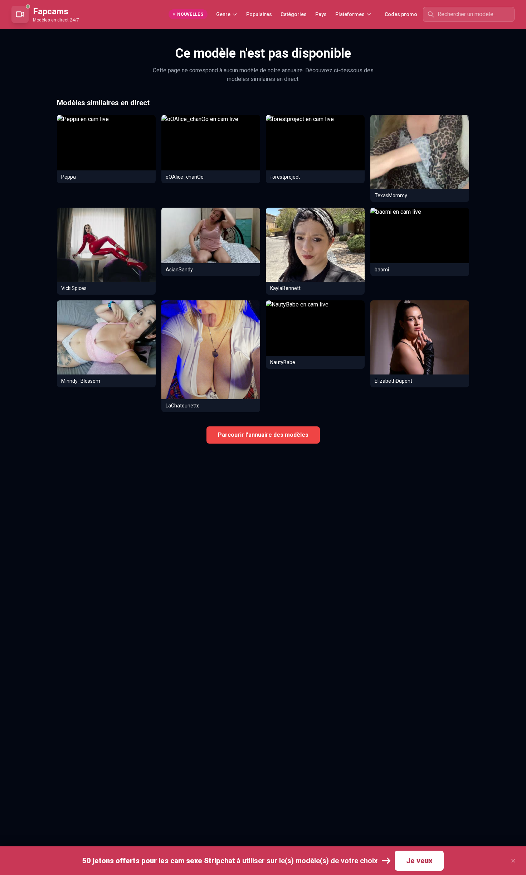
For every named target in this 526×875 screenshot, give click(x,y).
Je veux (419, 860)
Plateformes (350, 14)
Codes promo (401, 14)
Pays (321, 14)
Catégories (294, 14)
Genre (223, 14)
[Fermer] (513, 860)
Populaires (259, 14)
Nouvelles (190, 14)
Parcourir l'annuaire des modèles (263, 434)
